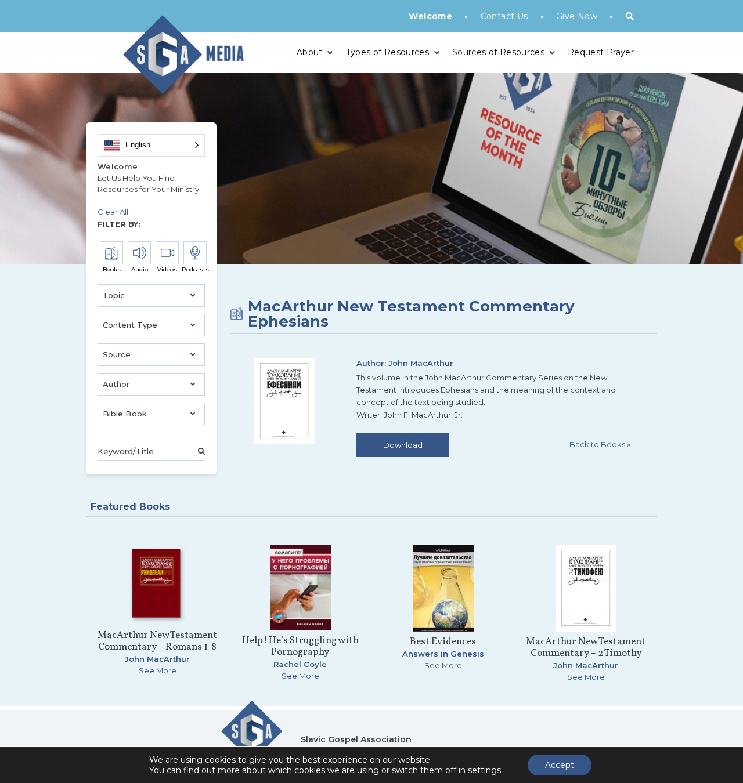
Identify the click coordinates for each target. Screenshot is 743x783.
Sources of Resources (498, 52)
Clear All (113, 211)
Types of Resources (387, 52)
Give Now (576, 16)
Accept (559, 765)
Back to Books (599, 444)
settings (484, 770)
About (310, 52)
